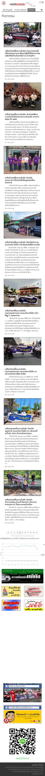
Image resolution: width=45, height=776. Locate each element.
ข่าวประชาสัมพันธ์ (20, 10)
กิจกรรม (31, 10)
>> (37, 532)
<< (8, 532)
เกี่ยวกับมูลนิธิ (7, 10)
